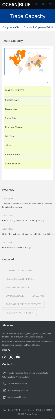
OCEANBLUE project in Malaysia (17, 247)
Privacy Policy (30, 414)
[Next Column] (47, 82)
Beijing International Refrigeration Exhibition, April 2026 (27, 234)
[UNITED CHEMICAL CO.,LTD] (16, 4)
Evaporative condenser (20, 270)
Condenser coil (15, 296)
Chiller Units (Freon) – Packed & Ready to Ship (23, 220)
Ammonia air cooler (17, 287)
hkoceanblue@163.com (18, 390)
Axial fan (38, 296)
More (4, 350)
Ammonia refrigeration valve (23, 304)
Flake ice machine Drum (20, 279)
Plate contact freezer (19, 313)
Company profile (10, 27)
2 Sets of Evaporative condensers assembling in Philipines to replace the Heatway (27, 205)
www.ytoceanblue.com (17, 397)
